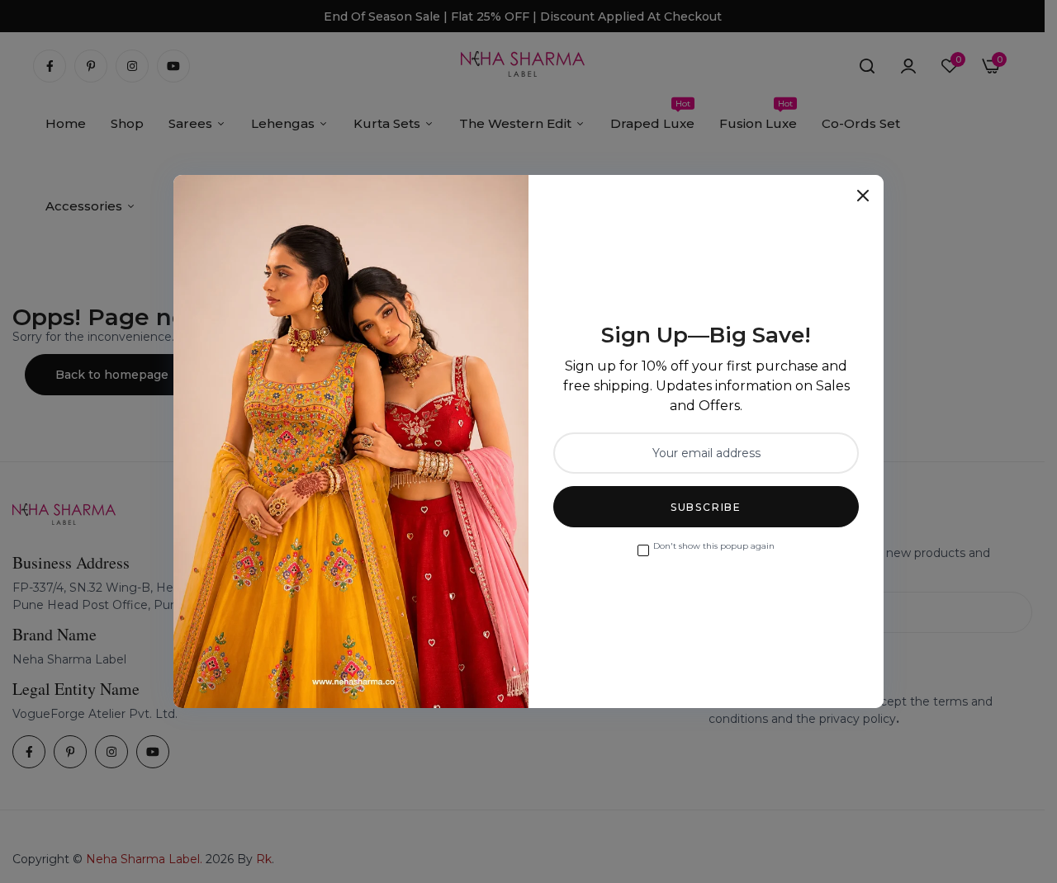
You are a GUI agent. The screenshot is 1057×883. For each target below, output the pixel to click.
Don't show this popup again (714, 546)
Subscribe (706, 507)
